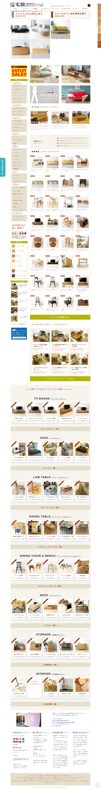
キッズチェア (16, 175)
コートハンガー (17, 197)
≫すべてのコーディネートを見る (60, 379)
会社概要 (57, 6)
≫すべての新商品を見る (60, 317)
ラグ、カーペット (17, 102)
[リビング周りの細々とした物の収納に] (21, 49)
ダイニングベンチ (17, 114)
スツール (15, 178)
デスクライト (16, 130)
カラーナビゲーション (45, 8)
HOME (15, 8)
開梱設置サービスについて (66, 140)
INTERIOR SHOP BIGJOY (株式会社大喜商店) (66, 722)
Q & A (67, 6)
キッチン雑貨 (16, 190)
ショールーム (75, 8)
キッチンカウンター (18, 216)
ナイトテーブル (17, 140)
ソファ (15, 95)
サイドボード (16, 156)
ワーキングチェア (17, 124)
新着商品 (35, 8)
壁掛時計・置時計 (17, 200)
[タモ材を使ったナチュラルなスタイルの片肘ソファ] (61, 29)
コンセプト (25, 8)
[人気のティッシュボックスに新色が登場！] (41, 49)
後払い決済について (65, 145)
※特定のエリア (39, 740)
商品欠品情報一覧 (2, 167)
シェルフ (15, 159)
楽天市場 (53, 6)
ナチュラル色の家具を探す (29, 14)
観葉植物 (15, 203)
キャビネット (16, 149)
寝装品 (15, 143)
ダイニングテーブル (18, 108)
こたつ (15, 92)
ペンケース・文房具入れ (19, 187)
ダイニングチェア (17, 111)
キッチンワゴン (17, 219)
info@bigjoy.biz (58, 725)
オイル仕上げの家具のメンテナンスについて (71, 143)
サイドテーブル (17, 98)
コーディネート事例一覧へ (19, 324)
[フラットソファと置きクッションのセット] (21, 29)
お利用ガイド (85, 8)
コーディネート (55, 8)
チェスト (15, 152)
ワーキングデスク (17, 121)
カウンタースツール (18, 181)
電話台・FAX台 (17, 162)
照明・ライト (16, 206)
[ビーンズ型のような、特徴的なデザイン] (41, 29)
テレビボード (16, 86)
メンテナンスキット (18, 210)
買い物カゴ (62, 6)
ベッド (15, 136)
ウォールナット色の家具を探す (71, 14)
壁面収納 (15, 168)
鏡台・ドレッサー (17, 165)
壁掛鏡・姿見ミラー (18, 194)
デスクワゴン (16, 127)
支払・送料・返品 (65, 8)
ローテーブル (16, 89)
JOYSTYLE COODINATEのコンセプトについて (72, 138)
